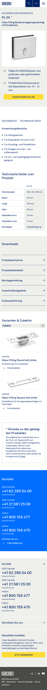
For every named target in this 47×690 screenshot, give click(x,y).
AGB (3, 682)
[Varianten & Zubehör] (23, 326)
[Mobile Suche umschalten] (29, 3)
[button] (32, 673)
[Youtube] (43, 673)
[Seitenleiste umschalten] (36, 3)
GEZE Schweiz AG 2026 (9, 679)
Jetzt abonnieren (23, 655)
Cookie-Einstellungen (25, 682)
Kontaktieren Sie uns (23, 97)
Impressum (5, 685)
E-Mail (22, 456)
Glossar (37, 682)
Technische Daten (30, 121)
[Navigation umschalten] (43, 3)
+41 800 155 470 (16, 530)
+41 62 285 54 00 (17, 491)
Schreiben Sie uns (12, 622)
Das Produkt (9, 121)
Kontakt (6, 563)
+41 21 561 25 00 (16, 504)
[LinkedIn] (39, 673)
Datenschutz (11, 682)
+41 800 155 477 (16, 517)
